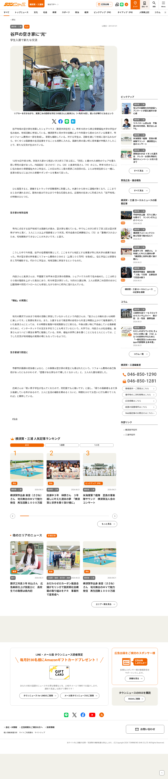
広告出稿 (105, 4)
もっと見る (107, 524)
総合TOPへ (52, 4)
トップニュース (21, 12)
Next (114, 516)
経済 (86, 12)
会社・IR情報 (11, 727)
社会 (45, 12)
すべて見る (139, 171)
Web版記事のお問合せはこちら (139, 413)
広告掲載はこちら (133, 401)
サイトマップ (40, 733)
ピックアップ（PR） (103, 12)
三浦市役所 (130, 435)
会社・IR (145, 7)
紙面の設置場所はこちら (136, 407)
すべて (6, 12)
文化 (36, 12)
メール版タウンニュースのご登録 (79, 695)
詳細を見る (134, 678)
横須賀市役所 (131, 430)
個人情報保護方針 (10, 733)
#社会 (14, 419)
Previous (12, 516)
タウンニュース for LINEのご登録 (38, 695)
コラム (157, 12)
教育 (54, 12)
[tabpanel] (63, 80)
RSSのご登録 (134, 699)
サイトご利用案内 (26, 733)
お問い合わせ (147, 729)
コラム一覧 (139, 354)
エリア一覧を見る (104, 604)
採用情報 (50, 727)
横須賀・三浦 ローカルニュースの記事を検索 (139, 290)
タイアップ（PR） (126, 12)
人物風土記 (144, 12)
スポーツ (66, 12)
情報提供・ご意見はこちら (137, 388)
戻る (13, 20)
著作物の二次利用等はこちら (138, 395)
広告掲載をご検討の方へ (32, 727)
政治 (77, 12)
